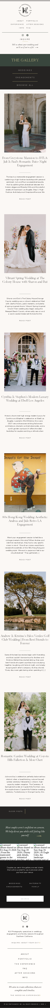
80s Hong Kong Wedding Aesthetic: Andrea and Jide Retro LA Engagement (25, 521)
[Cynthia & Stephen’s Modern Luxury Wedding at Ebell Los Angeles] (25, 362)
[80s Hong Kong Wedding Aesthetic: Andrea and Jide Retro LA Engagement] (25, 482)
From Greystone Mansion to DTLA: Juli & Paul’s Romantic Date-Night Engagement (25, 162)
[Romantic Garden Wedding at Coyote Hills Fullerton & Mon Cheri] (25, 721)
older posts (16, 811)
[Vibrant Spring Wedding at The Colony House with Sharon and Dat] (25, 243)
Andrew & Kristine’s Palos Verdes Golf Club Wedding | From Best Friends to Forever (25, 640)
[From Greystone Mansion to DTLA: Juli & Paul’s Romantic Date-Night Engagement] (25, 123)
